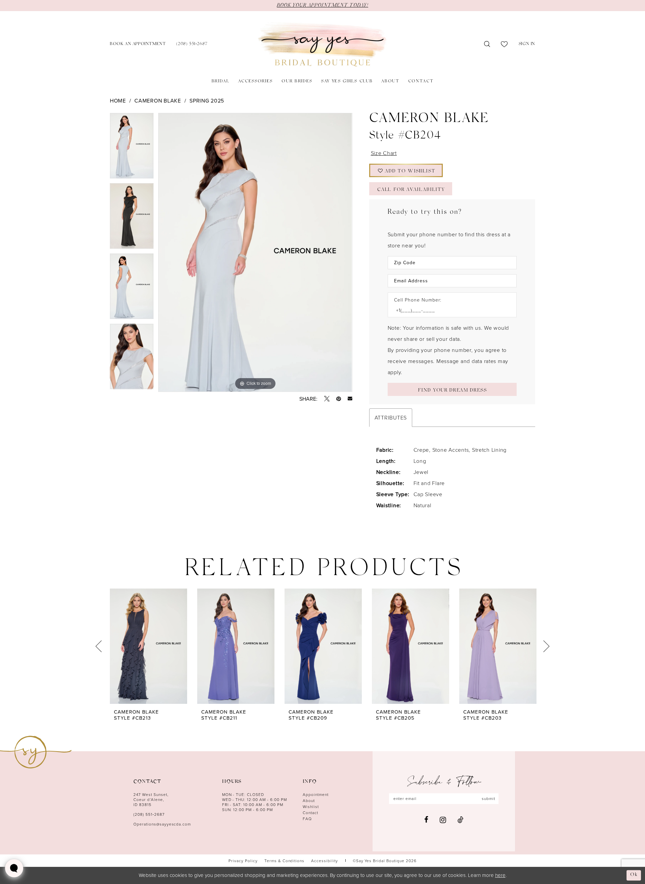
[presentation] (148, 646)
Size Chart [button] (384, 153)
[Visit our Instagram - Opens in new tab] (443, 819)
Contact (310, 812)
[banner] (322, 44)
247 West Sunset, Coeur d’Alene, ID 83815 (151, 799)
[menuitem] (137, 44)
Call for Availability (410, 190)
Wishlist (311, 806)
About (309, 800)
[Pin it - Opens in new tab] (338, 398)
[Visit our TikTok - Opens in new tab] (460, 819)
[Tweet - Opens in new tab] (327, 398)
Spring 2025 (206, 100)
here (500, 875)
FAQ (307, 818)
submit (488, 798)
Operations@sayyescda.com (162, 824)
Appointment (316, 794)
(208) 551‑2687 (149, 814)
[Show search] (487, 44)
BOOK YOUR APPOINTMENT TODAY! (322, 5)
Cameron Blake (157, 100)
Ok (634, 875)
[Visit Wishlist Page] (504, 44)
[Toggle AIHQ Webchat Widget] (14, 868)
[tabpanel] (132, 148)
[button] (527, 44)
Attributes (391, 417)
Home (118, 100)
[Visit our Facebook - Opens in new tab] (426, 819)
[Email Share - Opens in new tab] (350, 398)
